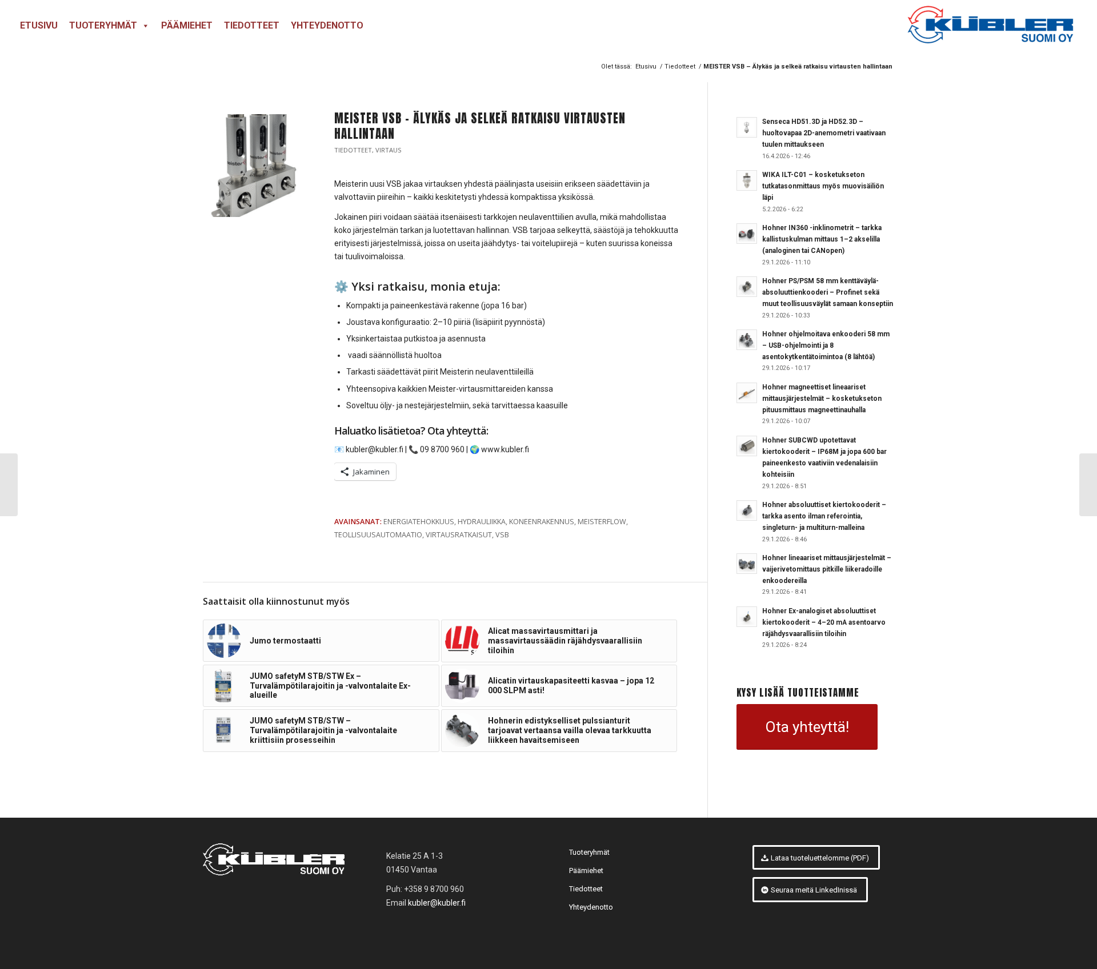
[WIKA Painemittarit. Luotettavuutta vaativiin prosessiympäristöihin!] (9, 484)
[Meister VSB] (254, 165)
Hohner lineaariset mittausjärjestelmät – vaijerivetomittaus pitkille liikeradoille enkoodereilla (826, 569)
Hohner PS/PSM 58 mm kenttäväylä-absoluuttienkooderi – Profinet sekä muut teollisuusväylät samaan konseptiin (827, 292)
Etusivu (39, 25)
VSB (502, 535)
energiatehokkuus (418, 521)
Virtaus (388, 150)
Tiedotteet (251, 25)
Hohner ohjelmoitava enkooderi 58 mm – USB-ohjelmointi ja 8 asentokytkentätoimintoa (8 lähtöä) (826, 345)
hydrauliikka (482, 521)
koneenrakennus (541, 521)
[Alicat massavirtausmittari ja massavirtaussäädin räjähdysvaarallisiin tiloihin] (1088, 484)
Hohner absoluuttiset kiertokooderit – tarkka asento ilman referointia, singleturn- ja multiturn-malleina (824, 516)
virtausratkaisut (459, 535)
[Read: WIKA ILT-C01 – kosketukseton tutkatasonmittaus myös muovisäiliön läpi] (746, 180)
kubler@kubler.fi (437, 902)
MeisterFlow (602, 521)
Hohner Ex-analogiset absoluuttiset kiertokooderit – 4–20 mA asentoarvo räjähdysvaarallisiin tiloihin (824, 622)
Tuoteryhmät (103, 25)
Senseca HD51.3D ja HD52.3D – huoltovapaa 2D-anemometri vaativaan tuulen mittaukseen (824, 133)
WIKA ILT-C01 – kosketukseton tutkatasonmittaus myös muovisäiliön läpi (823, 186)
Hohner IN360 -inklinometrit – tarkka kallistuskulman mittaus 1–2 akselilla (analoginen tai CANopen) (822, 239)
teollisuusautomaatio (378, 535)
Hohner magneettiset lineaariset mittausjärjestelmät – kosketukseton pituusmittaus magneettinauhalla (822, 398)
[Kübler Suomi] (989, 25)
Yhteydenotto (327, 25)
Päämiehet (187, 25)
